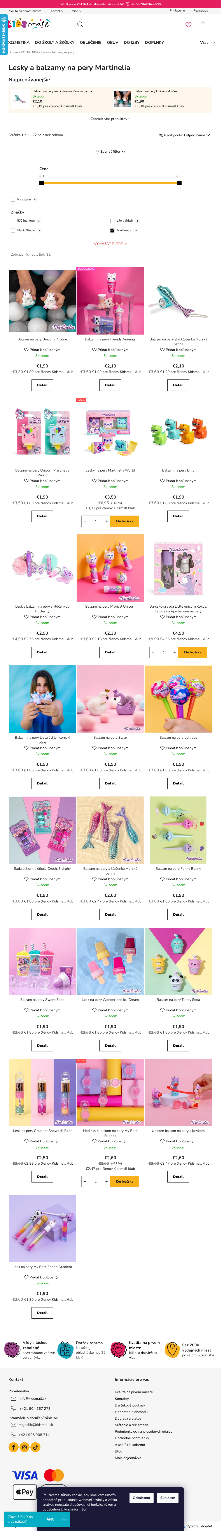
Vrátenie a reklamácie (132, 1425)
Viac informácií (75, 1509)
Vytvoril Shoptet (199, 1526)
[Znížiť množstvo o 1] (85, 521)
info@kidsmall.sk (32, 1398)
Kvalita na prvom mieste (25, 11)
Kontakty (57, 11)
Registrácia (200, 11)
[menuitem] (18, 42)
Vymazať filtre (108, 243)
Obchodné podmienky (132, 1438)
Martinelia (127, 230)
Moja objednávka (128, 1458)
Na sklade (26, 199)
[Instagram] (24, 1447)
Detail (42, 385)
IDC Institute (28, 221)
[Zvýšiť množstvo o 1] (106, 521)
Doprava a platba (128, 1418)
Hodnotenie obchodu (131, 1412)
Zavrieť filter (110, 151)
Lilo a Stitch (127, 221)
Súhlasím (167, 1497)
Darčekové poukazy (130, 1405)
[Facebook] (14, 1447)
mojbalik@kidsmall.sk (36, 1424)
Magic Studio (28, 230)
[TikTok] (35, 1447)
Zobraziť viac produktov (109, 118)
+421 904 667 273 (35, 1408)
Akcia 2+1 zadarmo (130, 1444)
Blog (118, 1451)
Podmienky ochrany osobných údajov (143, 1431)
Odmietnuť (141, 1497)
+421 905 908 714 (34, 1434)
